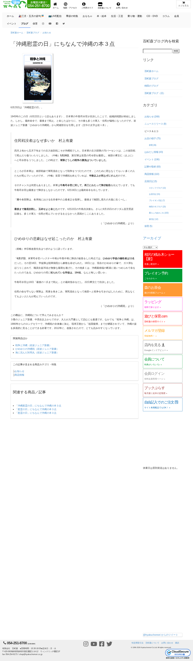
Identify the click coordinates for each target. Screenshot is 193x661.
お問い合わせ (167, 643)
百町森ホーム (17, 32)
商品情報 (19, 375)
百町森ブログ (33, 32)
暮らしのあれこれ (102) (159, 213)
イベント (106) (152, 159)
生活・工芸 (117, 16)
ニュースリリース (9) (155, 124)
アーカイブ (152, 238)
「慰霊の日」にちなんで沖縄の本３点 (35, 409)
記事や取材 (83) (152, 166)
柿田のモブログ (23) (157, 206)
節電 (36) (152, 145)
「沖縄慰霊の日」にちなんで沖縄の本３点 (38, 405)
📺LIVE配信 (55, 16)
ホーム (10, 16)
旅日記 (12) (153, 219)
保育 (35, 23)
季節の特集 (72, 16)
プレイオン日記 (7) (157, 200)
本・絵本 (101, 16)
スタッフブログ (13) (157, 188)
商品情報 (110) (151, 174)
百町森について (152, 643)
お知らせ (47, 32)
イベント (11, 23)
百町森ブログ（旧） (154, 93)
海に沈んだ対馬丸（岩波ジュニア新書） (37, 352)
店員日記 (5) (150, 181)
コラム (166, 16)
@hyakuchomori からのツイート (160, 635)
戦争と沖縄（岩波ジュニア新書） (33, 345)
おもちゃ (87, 16)
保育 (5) (148, 226)
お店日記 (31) (154, 194)
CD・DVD (152, 16)
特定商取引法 (137, 643)
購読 (177, 643)
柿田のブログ (151, 85)
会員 (176, 16)
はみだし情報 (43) (153, 152)
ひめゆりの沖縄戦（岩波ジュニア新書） (37, 349)
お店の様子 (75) (152, 138)
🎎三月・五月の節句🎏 (31, 16)
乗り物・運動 (135, 16)
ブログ (24, 23)
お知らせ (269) (152, 116)
